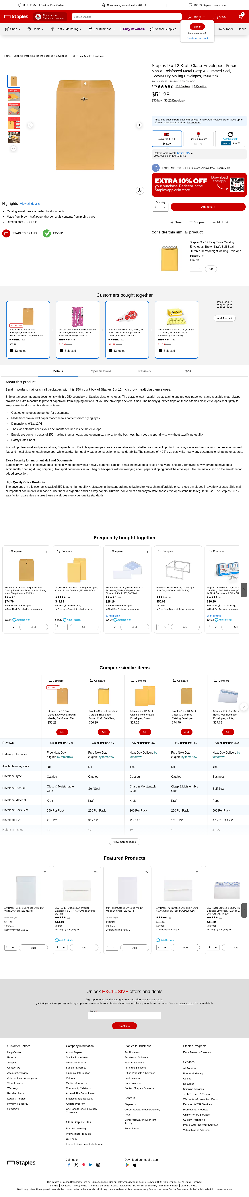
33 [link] (68, 918)
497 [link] (221, 597)
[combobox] (127, 16)
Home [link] (7, 55)
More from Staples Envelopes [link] (88, 56)
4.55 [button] (154, 86)
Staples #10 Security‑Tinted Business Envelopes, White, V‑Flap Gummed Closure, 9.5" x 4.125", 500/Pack (124, 590)
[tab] (58, 371)
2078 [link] (237, 743)
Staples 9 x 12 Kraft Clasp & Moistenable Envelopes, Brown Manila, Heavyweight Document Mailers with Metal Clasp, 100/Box (143, 714)
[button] (178, 16)
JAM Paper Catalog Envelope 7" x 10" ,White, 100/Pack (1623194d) (124, 909)
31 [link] (220, 918)
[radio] (167, 138)
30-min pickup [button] (113, 616)
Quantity (160, 202)
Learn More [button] (223, 167)
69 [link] (69, 597)
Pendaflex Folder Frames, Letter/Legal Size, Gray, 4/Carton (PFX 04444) (175, 589)
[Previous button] (30, 125)
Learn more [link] (194, 122)
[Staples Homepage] (16, 17)
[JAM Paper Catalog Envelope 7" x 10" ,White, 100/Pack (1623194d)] (127, 890)
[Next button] (13, 148)
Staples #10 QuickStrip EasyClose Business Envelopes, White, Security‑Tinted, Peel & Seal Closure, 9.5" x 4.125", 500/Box (226, 714)
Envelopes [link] (61, 55)
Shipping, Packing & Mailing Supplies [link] (33, 55)
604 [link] (119, 597)
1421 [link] (172, 340)
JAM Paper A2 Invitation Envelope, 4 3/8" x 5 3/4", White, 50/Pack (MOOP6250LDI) (177, 909)
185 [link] (23, 340)
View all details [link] (30, 203)
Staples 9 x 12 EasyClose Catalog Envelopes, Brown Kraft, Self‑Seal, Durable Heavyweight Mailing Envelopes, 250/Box (216, 247)
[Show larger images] (140, 191)
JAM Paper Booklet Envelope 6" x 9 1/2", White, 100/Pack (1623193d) (24, 909)
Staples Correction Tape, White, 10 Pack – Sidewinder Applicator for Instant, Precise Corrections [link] (125, 332)
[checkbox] (28, 350)
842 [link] (73, 340)
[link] (41, 5)
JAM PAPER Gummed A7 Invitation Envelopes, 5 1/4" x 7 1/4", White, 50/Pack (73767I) (75, 911)
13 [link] (170, 918)
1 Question (200, 86)
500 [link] (122, 340)
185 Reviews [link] (183, 86)
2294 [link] (154, 743)
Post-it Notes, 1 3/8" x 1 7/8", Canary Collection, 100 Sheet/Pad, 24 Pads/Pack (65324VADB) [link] (176, 332)
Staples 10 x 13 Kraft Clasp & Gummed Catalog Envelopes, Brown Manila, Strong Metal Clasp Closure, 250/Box (25, 590)
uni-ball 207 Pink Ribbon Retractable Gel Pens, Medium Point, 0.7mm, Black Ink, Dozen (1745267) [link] (77, 332)
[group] (26, 589)
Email (93, 1011)
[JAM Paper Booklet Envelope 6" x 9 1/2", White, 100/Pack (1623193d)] (26, 890)
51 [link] (203, 256)
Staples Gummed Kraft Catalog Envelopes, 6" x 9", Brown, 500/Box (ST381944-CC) (76, 589)
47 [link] (170, 597)
